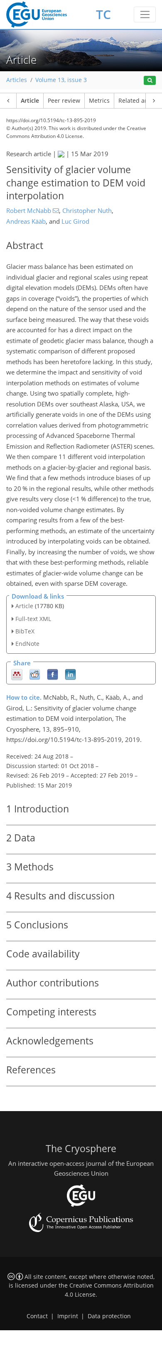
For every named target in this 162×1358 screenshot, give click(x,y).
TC (103, 14)
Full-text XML (33, 619)
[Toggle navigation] (145, 14)
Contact (37, 1316)
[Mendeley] (16, 674)
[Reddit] (34, 674)
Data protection (109, 1316)
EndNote (27, 644)
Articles (16, 80)
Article (30, 100)
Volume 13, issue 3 (61, 80)
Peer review (64, 100)
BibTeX (24, 631)
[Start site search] (150, 80)
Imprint (67, 1316)
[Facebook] (52, 674)
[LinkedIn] (70, 674)
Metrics (99, 100)
